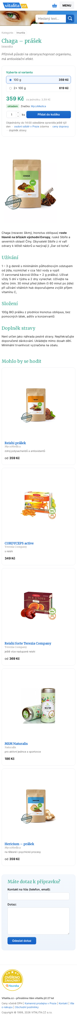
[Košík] (54, 5)
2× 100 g (20, 88)
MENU (66, 5)
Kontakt (63, 1003)
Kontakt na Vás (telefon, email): (29, 889)
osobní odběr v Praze (26, 126)
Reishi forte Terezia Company (28, 645)
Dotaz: (12, 904)
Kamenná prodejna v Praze (40, 1003)
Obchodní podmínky (27, 1007)
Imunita (20, 32)
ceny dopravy (60, 126)
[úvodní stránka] (15, 5)
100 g (17, 79)
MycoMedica (38, 106)
